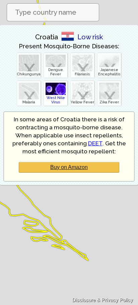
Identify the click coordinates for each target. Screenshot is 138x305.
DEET (95, 143)
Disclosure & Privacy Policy (102, 299)
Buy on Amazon (69, 167)
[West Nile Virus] (55, 82)
